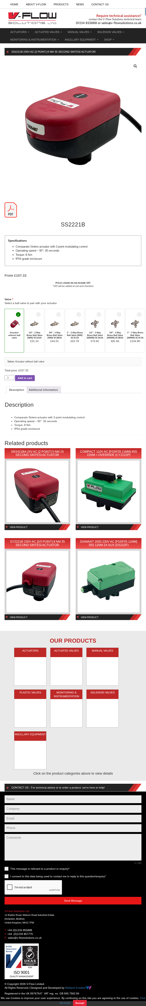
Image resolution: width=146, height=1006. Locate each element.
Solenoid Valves (109, 31)
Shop (108, 39)
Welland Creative (75, 987)
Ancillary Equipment (81, 39)
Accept (79, 1002)
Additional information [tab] (43, 389)
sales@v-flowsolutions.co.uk (25, 937)
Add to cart (25, 378)
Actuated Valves (47, 31)
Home (14, 4)
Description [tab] (16, 389)
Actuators (18, 31)
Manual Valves (79, 31)
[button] (135, 66)
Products (61, 4)
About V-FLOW (36, 4)
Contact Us (100, 4)
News (80, 4)
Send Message (73, 900)
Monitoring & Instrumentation (33, 39)
